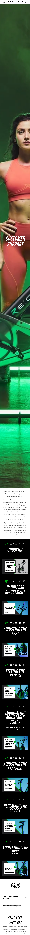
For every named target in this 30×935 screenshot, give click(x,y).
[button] (5, 2)
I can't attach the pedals (12, 906)
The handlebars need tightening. (11, 897)
